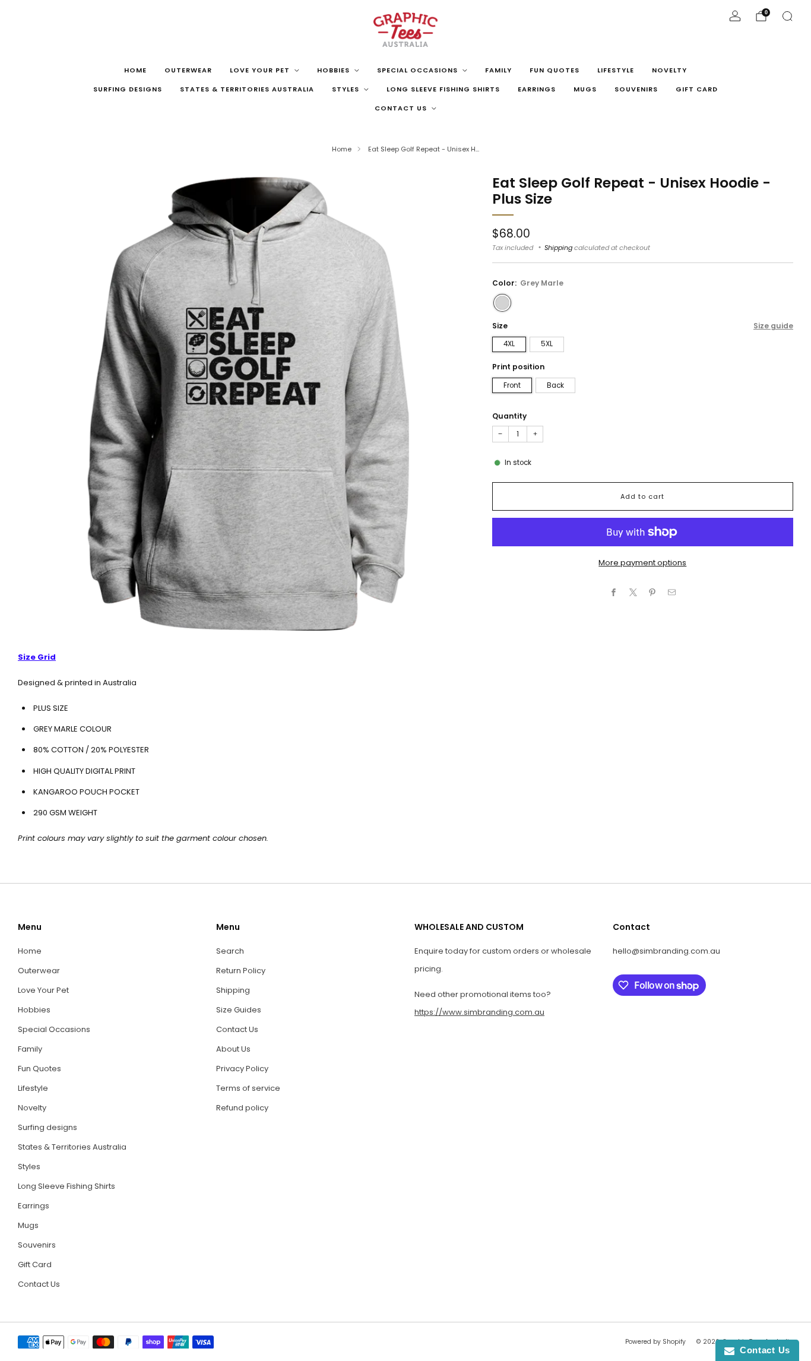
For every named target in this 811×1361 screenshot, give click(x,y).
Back (555, 385)
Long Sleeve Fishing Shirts (443, 89)
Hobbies (333, 70)
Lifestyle (615, 70)
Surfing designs (127, 89)
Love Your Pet (260, 70)
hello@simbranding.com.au (666, 951)
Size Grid (37, 657)
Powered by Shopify (655, 1341)
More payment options (642, 562)
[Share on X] (633, 592)
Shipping (558, 247)
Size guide (773, 326)
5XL (547, 344)
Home (135, 70)
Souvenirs (636, 89)
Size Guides (238, 1009)
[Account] (735, 16)
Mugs (585, 89)
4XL (509, 344)
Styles (345, 89)
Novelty (669, 70)
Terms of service (248, 1088)
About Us (233, 1049)
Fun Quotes (554, 70)
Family (498, 70)
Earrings (537, 89)
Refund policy (242, 1107)
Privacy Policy (242, 1068)
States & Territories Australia (247, 89)
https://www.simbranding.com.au (479, 1012)
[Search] (787, 16)
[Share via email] (671, 592)
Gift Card (697, 89)
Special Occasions (417, 70)
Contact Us (401, 108)
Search (230, 951)
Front (512, 385)
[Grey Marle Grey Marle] (502, 302)
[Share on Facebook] (614, 592)
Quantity (509, 416)
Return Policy (240, 970)
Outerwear (188, 70)
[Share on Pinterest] (652, 592)
